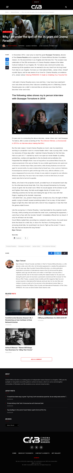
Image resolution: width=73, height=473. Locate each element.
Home (14, 453)
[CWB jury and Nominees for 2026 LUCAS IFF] (53, 306)
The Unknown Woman (48, 246)
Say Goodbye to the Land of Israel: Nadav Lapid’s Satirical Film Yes (26, 410)
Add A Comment (36, 359)
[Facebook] (7, 59)
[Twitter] (7, 63)
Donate (36, 2)
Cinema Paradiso (11, 246)
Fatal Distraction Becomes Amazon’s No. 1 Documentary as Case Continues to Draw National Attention (19, 320)
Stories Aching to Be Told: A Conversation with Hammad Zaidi (25, 403)
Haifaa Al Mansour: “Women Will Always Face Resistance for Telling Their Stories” (19, 349)
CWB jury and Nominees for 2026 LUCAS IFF (52, 318)
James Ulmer (36, 246)
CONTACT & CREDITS (42, 453)
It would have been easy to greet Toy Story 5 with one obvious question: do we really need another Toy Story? (37, 397)
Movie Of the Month (26, 453)
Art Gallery (56, 453)
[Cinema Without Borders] (36, 7)
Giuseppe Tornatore (24, 246)
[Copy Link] (7, 67)
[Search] (66, 7)
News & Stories (7, 31)
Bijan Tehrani (12, 45)
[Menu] (7, 7)
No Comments (45, 45)
